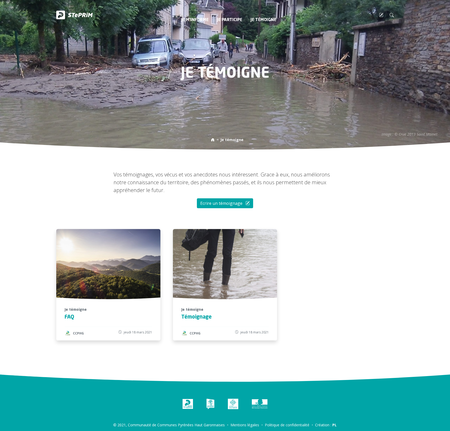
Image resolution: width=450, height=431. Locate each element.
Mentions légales (244, 424)
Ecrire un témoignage (221, 203)
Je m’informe (195, 20)
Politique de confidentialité (287, 424)
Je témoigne (263, 20)
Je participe (229, 20)
